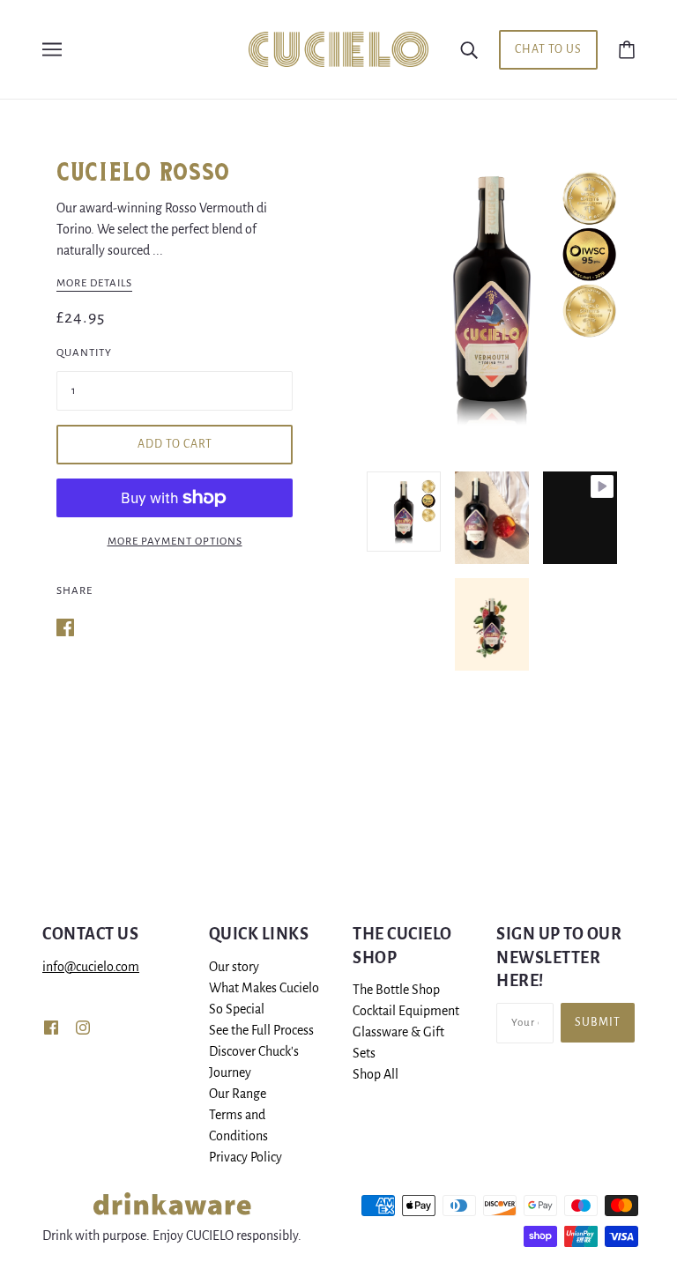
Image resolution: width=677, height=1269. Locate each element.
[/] (338, 48)
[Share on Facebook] (65, 626)
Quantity (84, 353)
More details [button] (94, 283)
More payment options (175, 541)
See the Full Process (261, 1030)
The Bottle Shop (396, 990)
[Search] (469, 49)
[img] (51, 1026)
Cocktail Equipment (406, 1011)
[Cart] (627, 49)
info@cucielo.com (90, 967)
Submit (598, 1022)
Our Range (237, 1094)
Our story (234, 967)
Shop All (375, 1074)
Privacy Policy (245, 1157)
